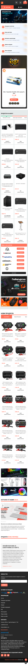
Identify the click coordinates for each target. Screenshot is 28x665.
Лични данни (4, 611)
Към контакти (4, 629)
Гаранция (3, 602)
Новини (2, 605)
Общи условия (4, 614)
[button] (12, 21)
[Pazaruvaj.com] (8, 633)
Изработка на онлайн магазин (11, 659)
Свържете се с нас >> (7, 566)
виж (20, 248)
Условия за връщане (5, 607)
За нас (2, 598)
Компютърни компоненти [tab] (17, 117)
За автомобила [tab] (6, 316)
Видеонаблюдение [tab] (17, 316)
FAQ (2, 609)
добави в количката (7, 142)
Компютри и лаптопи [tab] (6, 117)
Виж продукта (14, 99)
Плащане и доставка (5, 600)
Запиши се (4, 585)
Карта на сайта (4, 616)
